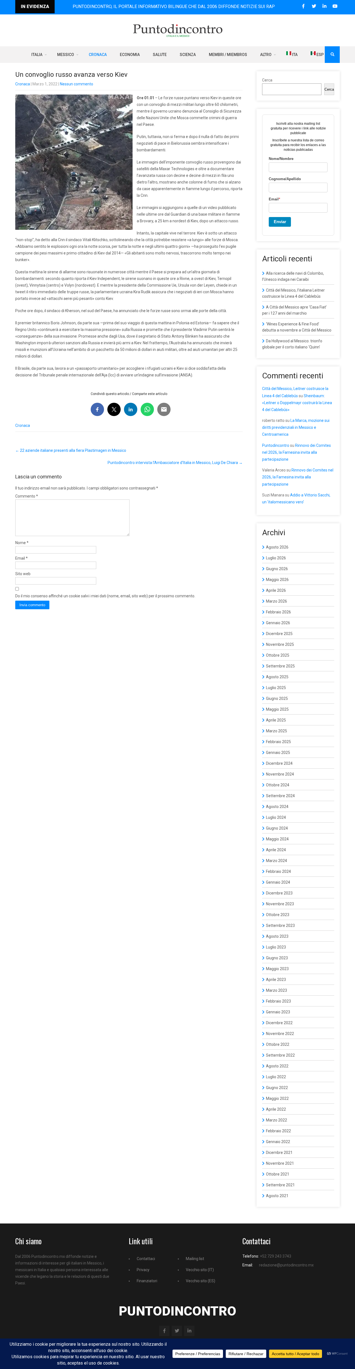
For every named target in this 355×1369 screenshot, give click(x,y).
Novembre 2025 (280, 644)
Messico (65, 54)
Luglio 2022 (276, 1077)
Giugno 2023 (277, 958)
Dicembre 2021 (279, 1152)
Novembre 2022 (280, 1033)
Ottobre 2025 (277, 655)
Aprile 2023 (276, 979)
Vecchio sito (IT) (200, 1270)
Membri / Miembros (228, 54)
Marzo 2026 (276, 601)
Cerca (267, 80)
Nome (22, 543)
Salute (160, 54)
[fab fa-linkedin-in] (324, 6)
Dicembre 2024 (279, 763)
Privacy (143, 1270)
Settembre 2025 (280, 666)
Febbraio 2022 (278, 1131)
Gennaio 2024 (278, 882)
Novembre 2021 (280, 1163)
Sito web (23, 574)
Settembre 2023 (280, 925)
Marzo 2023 (276, 990)
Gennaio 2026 (278, 623)
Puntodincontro (275, 445)
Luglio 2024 (276, 817)
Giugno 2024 (277, 828)
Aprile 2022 (276, 1109)
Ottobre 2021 (277, 1174)
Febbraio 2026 (278, 612)
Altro (266, 54)
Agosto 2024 (277, 806)
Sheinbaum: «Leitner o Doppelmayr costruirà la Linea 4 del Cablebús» (297, 403)
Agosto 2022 (277, 1066)
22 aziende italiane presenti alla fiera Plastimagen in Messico (70, 450)
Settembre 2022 (280, 1055)
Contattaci (146, 1258)
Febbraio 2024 (278, 871)
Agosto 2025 (277, 677)
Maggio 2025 (277, 709)
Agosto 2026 (277, 547)
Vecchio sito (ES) (200, 1281)
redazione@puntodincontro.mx (286, 1265)
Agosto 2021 (277, 1196)
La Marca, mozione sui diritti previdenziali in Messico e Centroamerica (295, 427)
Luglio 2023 (276, 947)
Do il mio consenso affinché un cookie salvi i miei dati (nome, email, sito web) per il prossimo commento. (105, 596)
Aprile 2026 (276, 590)
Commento (26, 496)
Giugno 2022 (277, 1087)
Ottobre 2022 (277, 1044)
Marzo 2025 (276, 731)
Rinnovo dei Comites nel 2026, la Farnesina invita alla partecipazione (296, 452)
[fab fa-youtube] (335, 6)
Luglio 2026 (276, 558)
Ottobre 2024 (277, 785)
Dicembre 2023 (279, 893)
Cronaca (98, 54)
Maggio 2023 (277, 969)
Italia (36, 54)
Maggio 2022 (277, 1098)
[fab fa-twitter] (314, 6)
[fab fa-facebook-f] (303, 6)
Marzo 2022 (276, 1120)
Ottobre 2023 (277, 914)
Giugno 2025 (277, 698)
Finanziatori (147, 1281)
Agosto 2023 (277, 936)
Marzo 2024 (276, 860)
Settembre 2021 (280, 1185)
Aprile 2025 (276, 720)
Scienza (188, 54)
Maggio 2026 (277, 579)
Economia (130, 54)
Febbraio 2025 (278, 742)
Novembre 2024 (280, 774)
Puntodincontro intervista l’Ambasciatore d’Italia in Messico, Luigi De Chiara (175, 462)
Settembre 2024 (280, 796)
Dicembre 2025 (279, 633)
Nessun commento (76, 84)
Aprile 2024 (276, 850)
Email (21, 558)
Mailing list (195, 1258)
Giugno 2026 (277, 569)
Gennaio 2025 (278, 752)
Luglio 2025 (276, 687)
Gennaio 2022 (278, 1141)
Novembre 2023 (280, 904)
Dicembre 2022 (279, 1023)
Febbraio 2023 (278, 1001)
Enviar (280, 221)
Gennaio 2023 (278, 1012)
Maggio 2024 (277, 839)
